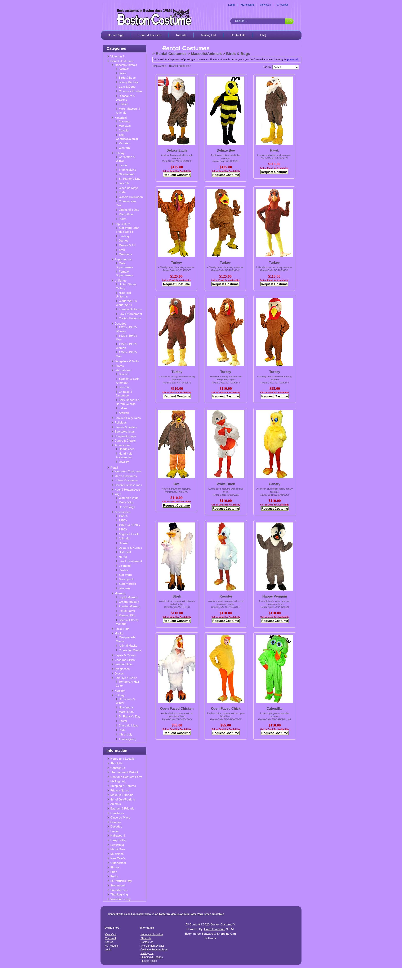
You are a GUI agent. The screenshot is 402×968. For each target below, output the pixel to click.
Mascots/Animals (126, 64)
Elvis (122, 249)
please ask (293, 59)
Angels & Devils (129, 534)
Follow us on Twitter (155, 914)
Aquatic (124, 68)
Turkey (176, 262)
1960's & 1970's (129, 525)
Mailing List (208, 35)
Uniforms (120, 280)
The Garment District (124, 772)
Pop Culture (122, 224)
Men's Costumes (126, 476)
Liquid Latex (127, 610)
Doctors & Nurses (130, 547)
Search (109, 942)
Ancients (124, 121)
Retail (114, 467)
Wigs (118, 494)
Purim (122, 218)
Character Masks (130, 650)
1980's (123, 529)
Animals (124, 538)
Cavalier (124, 130)
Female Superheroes (124, 273)
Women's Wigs (128, 497)
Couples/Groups (125, 436)
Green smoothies (214, 914)
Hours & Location (149, 35)
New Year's (126, 707)
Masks (119, 633)
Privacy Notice (119, 790)
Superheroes (123, 259)
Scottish (124, 374)
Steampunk (126, 579)
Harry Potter (118, 840)
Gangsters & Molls (127, 361)
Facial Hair (122, 628)
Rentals (181, 35)
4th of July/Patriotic (122, 799)
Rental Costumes (121, 61)
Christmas (117, 813)
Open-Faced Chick (226, 708)
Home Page (116, 35)
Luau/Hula (117, 844)
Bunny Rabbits (128, 82)
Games (123, 240)
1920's (123, 515)
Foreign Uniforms (130, 309)
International (123, 370)
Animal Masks (128, 645)
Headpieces (126, 449)
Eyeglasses (122, 668)
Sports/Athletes (125, 431)
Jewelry (124, 461)
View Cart (265, 4)
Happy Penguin (274, 596)
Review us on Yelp (178, 914)
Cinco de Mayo (129, 188)
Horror (123, 556)
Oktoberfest (126, 174)
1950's (123, 520)
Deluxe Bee (226, 150)
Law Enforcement (130, 314)
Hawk (274, 150)
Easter (123, 165)
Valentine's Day (129, 209)
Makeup (120, 593)
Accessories (122, 445)
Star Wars (125, 574)
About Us (116, 763)
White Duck (226, 484)
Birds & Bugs (127, 77)
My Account (247, 4)
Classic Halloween (131, 197)
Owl (176, 484)
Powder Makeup (129, 606)
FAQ (263, 35)
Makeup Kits (127, 615)
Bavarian (124, 387)
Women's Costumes (128, 471)
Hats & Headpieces (127, 489)
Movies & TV (127, 245)
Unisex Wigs (127, 507)
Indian (123, 408)
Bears (122, 73)
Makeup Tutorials (121, 794)
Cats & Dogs (127, 86)
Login (231, 4)
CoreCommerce (214, 929)
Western (124, 147)
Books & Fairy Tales (128, 418)
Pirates (119, 366)
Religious (121, 422)
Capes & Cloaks (125, 440)
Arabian (124, 412)
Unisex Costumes (126, 480)
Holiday (119, 153)
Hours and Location (123, 758)
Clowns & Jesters (126, 427)
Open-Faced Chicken (177, 708)
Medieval (125, 125)
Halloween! (117, 835)
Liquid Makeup (128, 597)
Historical (121, 117)
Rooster (225, 596)
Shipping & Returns (123, 785)
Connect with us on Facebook (125, 914)
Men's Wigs (126, 502)
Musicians (125, 254)
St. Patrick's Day (129, 178)
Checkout (282, 4)
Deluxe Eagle (176, 150)
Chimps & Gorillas (130, 91)
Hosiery (120, 690)
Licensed (125, 565)
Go (289, 21)
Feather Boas (124, 664)
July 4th (124, 183)
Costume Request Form (126, 776)
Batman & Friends (122, 808)
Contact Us (238, 35)
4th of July (125, 734)
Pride (122, 192)
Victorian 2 (117, 56)
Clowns (123, 543)
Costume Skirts (125, 659)
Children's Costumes (128, 485)
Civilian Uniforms (130, 318)
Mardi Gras (126, 214)
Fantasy (124, 236)
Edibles (123, 104)
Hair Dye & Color (126, 678)
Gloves (119, 673)
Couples (115, 822)
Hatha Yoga (196, 914)
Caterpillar (275, 708)
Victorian (124, 143)
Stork (177, 596)
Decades (120, 323)
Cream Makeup (129, 601)
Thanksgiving (127, 169)
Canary (274, 484)
